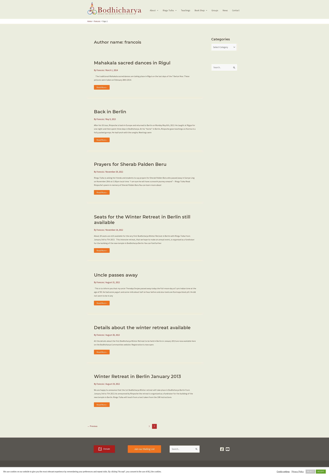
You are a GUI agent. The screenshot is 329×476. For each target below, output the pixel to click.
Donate (106, 449)
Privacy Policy (298, 472)
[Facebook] (222, 449)
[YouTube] (228, 449)
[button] (157, 10)
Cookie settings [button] (283, 472)
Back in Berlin (110, 111)
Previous (92, 426)
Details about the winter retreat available (142, 327)
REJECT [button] (310, 472)
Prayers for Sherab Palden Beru (130, 164)
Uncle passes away (116, 275)
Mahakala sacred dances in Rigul (132, 63)
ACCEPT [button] (320, 472)
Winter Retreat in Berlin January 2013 (137, 376)
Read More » (101, 88)
